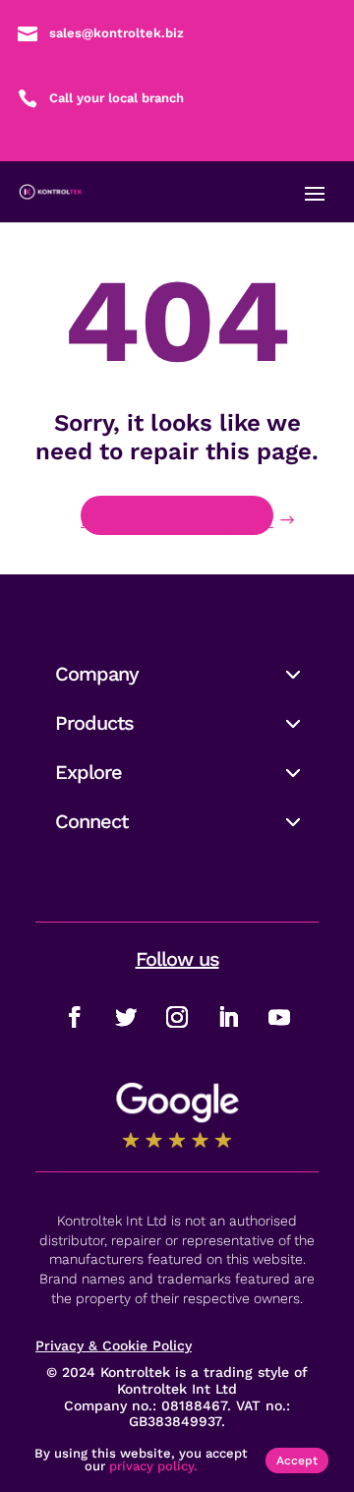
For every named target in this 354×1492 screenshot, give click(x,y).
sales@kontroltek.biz (116, 33)
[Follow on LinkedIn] (228, 1017)
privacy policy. (153, 1466)
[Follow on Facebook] (74, 1017)
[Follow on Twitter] (126, 1017)
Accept (297, 1460)
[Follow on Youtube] (279, 1017)
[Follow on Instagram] (177, 1017)
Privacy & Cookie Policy (113, 1345)
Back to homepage (177, 519)
